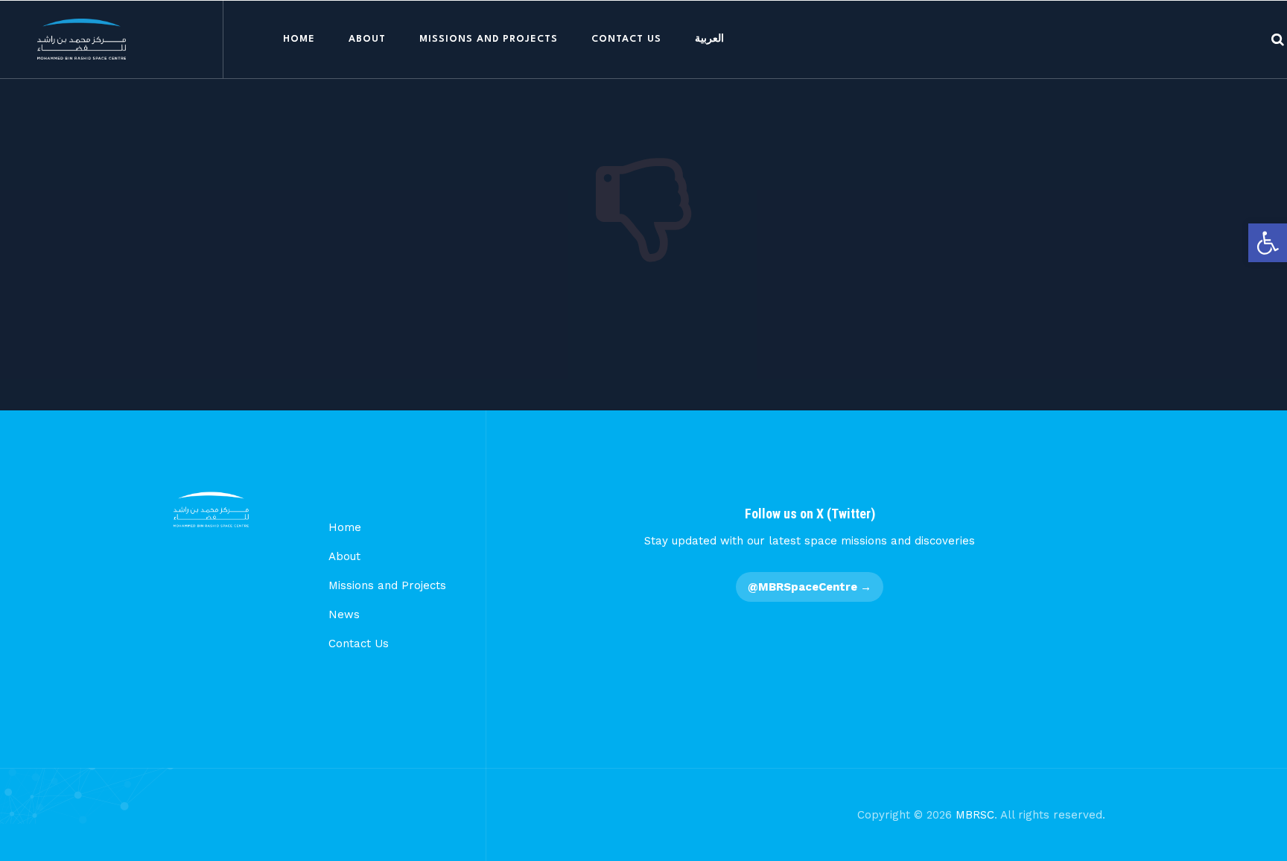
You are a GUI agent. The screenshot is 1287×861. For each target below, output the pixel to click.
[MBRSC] (81, 39)
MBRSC (975, 815)
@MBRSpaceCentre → (809, 587)
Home (299, 39)
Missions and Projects (488, 39)
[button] (1267, 242)
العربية (709, 39)
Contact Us (626, 39)
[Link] (1277, 39)
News (344, 614)
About (367, 39)
